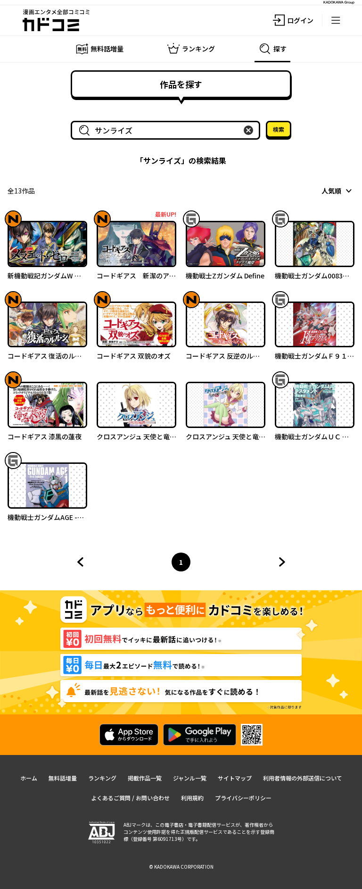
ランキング (102, 778)
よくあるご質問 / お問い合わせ (130, 798)
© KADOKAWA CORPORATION (181, 866)
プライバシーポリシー (243, 798)
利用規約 (192, 798)
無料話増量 (63, 778)
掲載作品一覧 (145, 778)
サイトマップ (235, 778)
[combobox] (167, 130)
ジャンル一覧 (189, 778)
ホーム (28, 778)
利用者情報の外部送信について (302, 778)
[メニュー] (335, 20)
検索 (278, 129)
